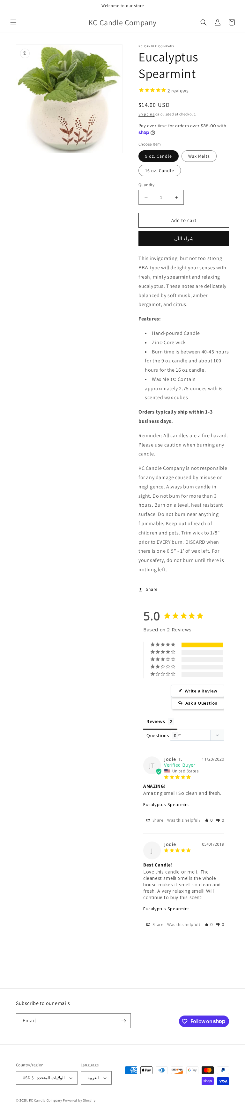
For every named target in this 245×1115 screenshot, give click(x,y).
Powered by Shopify (79, 1100)
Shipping (146, 114)
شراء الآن (184, 238)
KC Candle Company (45, 1100)
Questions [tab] (157, 735)
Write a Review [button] (201, 691)
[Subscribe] (123, 1020)
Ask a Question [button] (201, 703)
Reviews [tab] (155, 721)
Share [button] (152, 589)
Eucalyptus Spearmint (166, 804)
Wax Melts (199, 156)
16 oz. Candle (159, 170)
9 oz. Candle (158, 156)
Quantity (146, 184)
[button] (13, 22)
